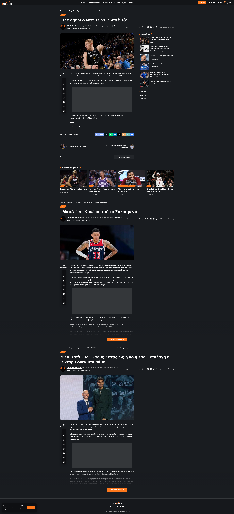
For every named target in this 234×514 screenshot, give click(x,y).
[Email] (151, 27)
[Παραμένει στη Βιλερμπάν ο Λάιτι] (144, 83)
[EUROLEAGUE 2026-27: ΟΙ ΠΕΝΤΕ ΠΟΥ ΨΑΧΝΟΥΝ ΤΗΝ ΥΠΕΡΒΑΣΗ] (144, 40)
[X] (211, 2)
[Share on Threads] (148, 27)
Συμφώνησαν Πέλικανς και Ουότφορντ (73, 189)
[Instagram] (216, 2)
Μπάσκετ (131, 185)
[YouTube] (214, 2)
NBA (63, 14)
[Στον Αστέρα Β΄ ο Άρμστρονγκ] (144, 66)
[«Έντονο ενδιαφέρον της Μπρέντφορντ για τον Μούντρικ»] (144, 75)
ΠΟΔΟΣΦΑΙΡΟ (154, 59)
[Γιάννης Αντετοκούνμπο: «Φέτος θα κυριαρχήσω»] (131, 178)
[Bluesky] (220, 2)
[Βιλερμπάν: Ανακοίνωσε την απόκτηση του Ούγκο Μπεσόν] (144, 48)
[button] (31, 507)
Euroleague (161, 51)
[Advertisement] (102, 99)
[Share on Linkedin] (145, 27)
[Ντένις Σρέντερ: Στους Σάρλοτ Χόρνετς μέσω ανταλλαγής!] (160, 178)
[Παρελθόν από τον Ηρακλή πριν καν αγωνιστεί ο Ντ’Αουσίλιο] (144, 57)
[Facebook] (209, 2)
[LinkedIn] (218, 2)
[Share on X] (139, 27)
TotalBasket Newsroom (74, 26)
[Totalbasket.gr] (8, 2)
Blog (151, 42)
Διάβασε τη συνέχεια (117, 339)
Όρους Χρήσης (17, 508)
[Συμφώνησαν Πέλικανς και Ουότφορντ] (73, 178)
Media (120, 185)
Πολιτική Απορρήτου (11, 509)
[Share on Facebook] (136, 27)
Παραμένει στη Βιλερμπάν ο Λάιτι (160, 81)
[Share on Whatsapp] (142, 27)
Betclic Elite (153, 51)
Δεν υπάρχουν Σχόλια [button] (124, 157)
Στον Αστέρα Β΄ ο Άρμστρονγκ (159, 63)
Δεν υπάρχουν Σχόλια (104, 26)
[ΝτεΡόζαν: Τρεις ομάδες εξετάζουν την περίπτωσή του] (102, 178)
